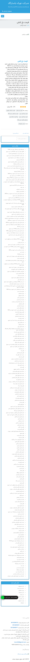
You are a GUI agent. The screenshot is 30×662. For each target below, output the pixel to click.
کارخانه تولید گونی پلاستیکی (18, 487)
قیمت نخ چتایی (19, 110)
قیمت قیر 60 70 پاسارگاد (19, 171)
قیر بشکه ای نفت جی (20, 571)
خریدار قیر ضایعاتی (20, 497)
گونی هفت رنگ (21, 385)
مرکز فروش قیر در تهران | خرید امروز (16, 267)
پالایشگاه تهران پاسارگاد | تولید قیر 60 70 (16, 149)
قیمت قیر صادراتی (20, 299)
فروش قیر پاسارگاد (20, 569)
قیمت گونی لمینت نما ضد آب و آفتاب (17, 493)
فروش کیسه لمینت (20, 466)
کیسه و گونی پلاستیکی (19, 518)
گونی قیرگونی (21, 303)
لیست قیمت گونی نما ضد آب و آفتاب (17, 388)
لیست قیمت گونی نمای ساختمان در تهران (16, 373)
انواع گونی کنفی (21, 404)
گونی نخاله (22, 470)
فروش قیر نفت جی (20, 567)
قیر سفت (22, 187)
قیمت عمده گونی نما (20, 379)
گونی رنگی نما (21, 437)
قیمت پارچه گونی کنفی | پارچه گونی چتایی (16, 408)
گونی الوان (22, 478)
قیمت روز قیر (21, 530)
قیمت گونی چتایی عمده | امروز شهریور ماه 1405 (15, 222)
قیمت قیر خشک (21, 275)
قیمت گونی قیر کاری (20, 443)
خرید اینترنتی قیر (20, 526)
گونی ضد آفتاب (21, 427)
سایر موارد (22, 594)
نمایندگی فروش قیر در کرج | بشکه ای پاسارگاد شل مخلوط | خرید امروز (14, 286)
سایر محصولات (22, 123)
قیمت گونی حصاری (20, 445)
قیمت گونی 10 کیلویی (20, 314)
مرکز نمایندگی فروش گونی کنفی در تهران (16, 431)
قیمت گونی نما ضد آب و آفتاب (18, 460)
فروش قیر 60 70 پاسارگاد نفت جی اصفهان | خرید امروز (14, 240)
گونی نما (22, 350)
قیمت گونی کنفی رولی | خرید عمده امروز (16, 235)
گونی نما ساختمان (21, 458)
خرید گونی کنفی (21, 419)
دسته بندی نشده (20, 588)
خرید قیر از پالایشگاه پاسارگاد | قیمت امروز (15, 212)
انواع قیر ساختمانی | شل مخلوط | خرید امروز (15, 271)
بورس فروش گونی (20, 557)
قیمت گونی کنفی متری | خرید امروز (17, 406)
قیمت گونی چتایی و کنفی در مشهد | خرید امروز (15, 412)
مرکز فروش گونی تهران (19, 553)
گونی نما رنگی (21, 356)
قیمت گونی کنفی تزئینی (19, 501)
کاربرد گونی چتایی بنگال (19, 342)
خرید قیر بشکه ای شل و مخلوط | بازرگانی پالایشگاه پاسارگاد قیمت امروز (14, 329)
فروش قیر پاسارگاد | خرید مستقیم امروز (16, 157)
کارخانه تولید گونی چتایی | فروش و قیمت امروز (15, 179)
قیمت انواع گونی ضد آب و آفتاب (18, 439)
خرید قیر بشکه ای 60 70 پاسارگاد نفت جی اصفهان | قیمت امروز (14, 264)
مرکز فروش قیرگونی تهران (18, 532)
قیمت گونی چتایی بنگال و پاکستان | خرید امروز (15, 344)
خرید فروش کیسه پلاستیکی (18, 516)
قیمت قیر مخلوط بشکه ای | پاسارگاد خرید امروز (15, 224)
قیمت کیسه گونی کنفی (19, 375)
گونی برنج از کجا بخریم (19, 312)
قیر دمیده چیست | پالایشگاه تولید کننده (16, 153)
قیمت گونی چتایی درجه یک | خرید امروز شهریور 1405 (15, 204)
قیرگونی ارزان (21, 534)
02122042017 (14, 627)
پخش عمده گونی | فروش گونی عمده (17, 547)
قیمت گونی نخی (21, 545)
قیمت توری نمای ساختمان (19, 338)
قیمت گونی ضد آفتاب (20, 423)
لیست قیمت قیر (21, 279)
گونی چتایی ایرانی (20, 258)
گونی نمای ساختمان (20, 352)
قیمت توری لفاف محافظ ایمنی (18, 336)
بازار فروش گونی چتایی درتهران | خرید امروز (15, 256)
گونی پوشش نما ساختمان (19, 400)
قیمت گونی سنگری (20, 447)
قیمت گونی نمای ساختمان (19, 456)
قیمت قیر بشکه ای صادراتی (18, 574)
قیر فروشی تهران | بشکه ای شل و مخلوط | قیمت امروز (14, 261)
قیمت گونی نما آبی (20, 396)
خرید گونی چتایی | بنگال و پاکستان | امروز (16, 161)
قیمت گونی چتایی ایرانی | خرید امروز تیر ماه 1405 (14, 193)
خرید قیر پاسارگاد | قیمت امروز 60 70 (16, 540)
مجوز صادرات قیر (20, 291)
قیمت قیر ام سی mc (20, 481)
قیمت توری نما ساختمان (19, 316)
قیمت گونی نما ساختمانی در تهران (17, 359)
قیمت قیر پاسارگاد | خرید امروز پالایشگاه (16, 555)
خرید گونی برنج (15, 133)
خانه (28, 25)
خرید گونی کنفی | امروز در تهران (17, 206)
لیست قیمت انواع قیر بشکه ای (18, 522)
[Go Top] (29, 661)
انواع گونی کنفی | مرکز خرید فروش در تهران (15, 216)
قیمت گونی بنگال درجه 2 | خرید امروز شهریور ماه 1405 (14, 209)
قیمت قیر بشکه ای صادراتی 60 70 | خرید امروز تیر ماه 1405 (14, 247)
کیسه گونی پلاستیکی (20, 491)
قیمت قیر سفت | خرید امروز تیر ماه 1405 (16, 220)
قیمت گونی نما (21, 462)
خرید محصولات (21, 586)
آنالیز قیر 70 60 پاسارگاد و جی (18, 561)
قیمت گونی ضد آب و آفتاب (19, 464)
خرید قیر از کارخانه (20, 189)
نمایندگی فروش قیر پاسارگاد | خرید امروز (16, 512)
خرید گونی (22, 551)
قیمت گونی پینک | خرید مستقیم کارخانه (16, 363)
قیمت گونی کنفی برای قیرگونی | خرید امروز (15, 485)
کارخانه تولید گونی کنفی (19, 441)
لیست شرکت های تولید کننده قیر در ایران (15, 166)
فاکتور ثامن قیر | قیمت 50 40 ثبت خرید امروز (15, 151)
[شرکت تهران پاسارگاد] (15, 5)
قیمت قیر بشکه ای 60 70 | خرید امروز (16, 228)
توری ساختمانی (21, 293)
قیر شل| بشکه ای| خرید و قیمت (18, 301)
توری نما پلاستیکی (20, 306)
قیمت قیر (22, 252)
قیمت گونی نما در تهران (19, 390)
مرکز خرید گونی (21, 549)
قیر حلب (22, 565)
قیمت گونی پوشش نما (20, 398)
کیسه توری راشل (20, 297)
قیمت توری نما (21, 318)
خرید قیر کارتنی (21, 242)
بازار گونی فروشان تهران (19, 538)
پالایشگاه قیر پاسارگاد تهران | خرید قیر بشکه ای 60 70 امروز (14, 169)
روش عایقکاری (21, 590)
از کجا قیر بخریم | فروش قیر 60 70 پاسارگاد (15, 177)
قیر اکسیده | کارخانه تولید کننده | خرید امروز (15, 155)
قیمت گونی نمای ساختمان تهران (18, 454)
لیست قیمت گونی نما (20, 354)
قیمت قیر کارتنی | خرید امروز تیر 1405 (16, 250)
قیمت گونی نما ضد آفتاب (19, 416)
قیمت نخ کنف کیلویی (10, 110)
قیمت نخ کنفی (21, 324)
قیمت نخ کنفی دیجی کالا (13, 113)
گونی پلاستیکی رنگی (20, 476)
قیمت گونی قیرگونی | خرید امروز (17, 277)
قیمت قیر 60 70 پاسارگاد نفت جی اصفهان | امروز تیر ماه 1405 (14, 200)
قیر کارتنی (22, 237)
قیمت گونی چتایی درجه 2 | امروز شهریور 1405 (15, 230)
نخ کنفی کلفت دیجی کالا (22, 120)
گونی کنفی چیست (20, 429)
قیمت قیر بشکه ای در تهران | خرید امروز (16, 244)
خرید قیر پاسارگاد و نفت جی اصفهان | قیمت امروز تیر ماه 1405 (13, 182)
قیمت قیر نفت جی (20, 559)
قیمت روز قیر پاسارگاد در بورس (18, 528)
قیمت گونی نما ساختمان (19, 394)
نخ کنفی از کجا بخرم (13, 116)
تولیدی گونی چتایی (20, 308)
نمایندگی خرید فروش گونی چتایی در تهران (16, 576)
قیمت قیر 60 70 (20, 254)
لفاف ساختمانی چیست (20, 273)
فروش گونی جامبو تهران (19, 392)
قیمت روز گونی (21, 421)
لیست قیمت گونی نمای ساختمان (18, 377)
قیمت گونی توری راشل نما (19, 332)
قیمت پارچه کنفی (20, 425)
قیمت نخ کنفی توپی (23, 113)
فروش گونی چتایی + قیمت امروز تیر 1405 (16, 310)
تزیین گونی (22, 495)
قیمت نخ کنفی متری (23, 116)
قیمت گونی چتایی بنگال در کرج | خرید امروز (15, 414)
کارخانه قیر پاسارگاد (20, 191)
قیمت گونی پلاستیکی (20, 474)
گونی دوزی (22, 483)
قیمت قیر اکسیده (20, 499)
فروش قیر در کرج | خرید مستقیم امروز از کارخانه (14, 218)
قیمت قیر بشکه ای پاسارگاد (18, 164)
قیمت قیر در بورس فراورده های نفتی (17, 283)
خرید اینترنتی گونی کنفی (19, 524)
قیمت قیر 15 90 (20, 226)
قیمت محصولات (21, 600)
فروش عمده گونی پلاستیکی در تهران (17, 507)
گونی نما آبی (21, 402)
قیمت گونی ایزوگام (20, 472)
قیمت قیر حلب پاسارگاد (19, 563)
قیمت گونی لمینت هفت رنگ (18, 383)
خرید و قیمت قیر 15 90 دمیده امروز (17, 185)
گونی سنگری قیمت (20, 435)
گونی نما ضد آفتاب (20, 450)
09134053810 (15, 625)
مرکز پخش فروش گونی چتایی (18, 371)
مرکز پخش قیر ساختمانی (19, 361)
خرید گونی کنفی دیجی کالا (19, 410)
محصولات (22, 602)
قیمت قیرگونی (21, 295)
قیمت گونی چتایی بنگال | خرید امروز (17, 346)
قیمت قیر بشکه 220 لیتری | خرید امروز (16, 197)
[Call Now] (2, 597)
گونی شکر (22, 367)
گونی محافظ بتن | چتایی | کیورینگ (17, 269)
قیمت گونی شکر (21, 365)
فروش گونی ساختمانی (20, 452)
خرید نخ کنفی (21, 348)
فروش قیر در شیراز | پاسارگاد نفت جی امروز (15, 232)
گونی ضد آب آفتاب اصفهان (19, 369)
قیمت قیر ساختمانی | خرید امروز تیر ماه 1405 (15, 289)
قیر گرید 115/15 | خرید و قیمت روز (17, 175)
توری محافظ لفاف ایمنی (19, 334)
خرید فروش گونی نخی (19, 543)
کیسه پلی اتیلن (21, 514)
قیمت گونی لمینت (20, 505)
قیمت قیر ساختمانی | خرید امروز (18, 214)
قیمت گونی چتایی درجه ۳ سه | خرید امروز (16, 320)
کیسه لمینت (21, 468)
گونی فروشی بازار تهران (19, 509)
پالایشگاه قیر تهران (20, 159)
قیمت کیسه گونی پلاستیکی (19, 520)
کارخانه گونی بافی (20, 536)
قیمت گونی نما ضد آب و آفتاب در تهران (16, 381)
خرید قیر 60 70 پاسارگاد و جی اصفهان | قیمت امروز (14, 281)
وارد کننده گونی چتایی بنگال (18, 340)
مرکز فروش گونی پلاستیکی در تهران (17, 489)
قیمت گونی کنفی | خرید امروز (18, 195)
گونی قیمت (22, 503)
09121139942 (8, 11)
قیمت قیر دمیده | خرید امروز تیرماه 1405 (16, 173)
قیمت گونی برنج (25, 133)
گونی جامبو (22, 433)
